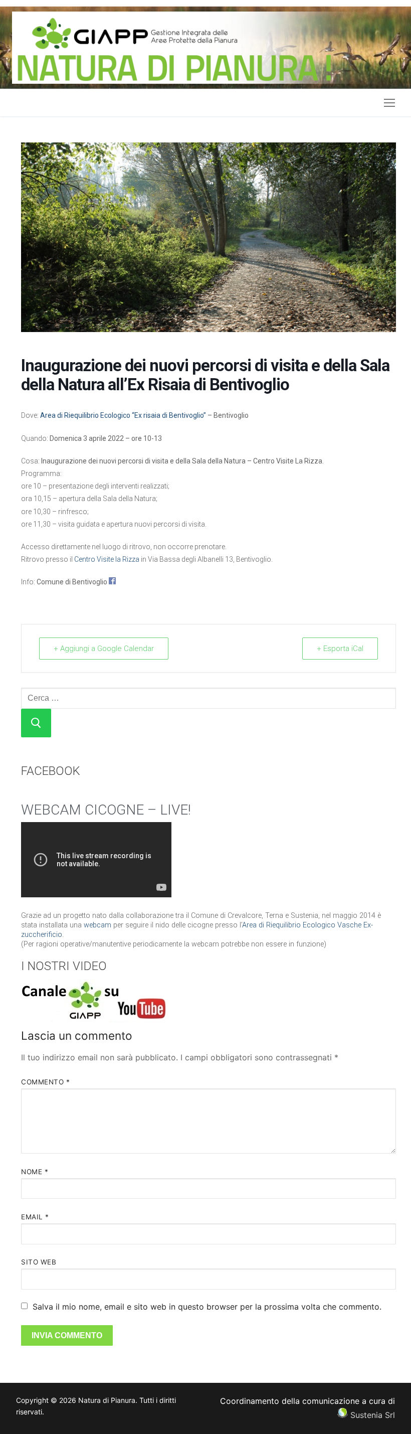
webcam (97, 925)
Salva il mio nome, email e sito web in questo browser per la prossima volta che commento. (207, 1307)
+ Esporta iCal (340, 648)
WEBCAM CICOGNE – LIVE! (106, 810)
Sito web (38, 1262)
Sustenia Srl (372, 1415)
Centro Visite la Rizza (106, 559)
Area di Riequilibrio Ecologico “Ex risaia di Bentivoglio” (123, 415)
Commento (45, 1082)
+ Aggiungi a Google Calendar (104, 648)
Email (35, 1217)
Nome (34, 1172)
